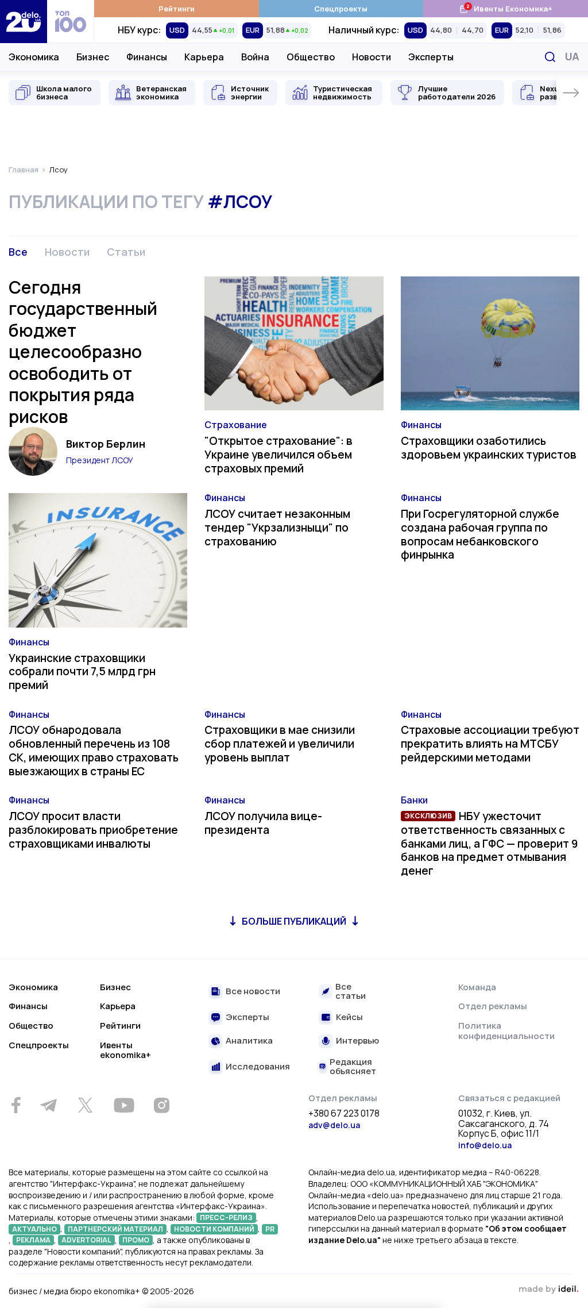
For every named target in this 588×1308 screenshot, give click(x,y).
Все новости (253, 992)
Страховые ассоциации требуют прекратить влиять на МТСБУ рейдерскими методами (490, 743)
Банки (414, 800)
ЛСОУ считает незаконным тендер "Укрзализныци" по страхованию (277, 527)
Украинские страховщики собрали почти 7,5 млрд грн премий (82, 672)
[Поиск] (550, 57)
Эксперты (431, 57)
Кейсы (349, 1017)
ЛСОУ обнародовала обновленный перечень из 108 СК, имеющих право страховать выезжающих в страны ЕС (94, 750)
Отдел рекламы (492, 1006)
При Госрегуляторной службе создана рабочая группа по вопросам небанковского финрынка (480, 534)
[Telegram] (48, 1105)
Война (255, 57)
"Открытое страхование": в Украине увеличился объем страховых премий (278, 454)
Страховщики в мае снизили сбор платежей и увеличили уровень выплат (279, 743)
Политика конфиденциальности (506, 1031)
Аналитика (249, 1041)
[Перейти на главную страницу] (23, 21)
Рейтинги (176, 8)
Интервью (357, 1041)
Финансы (146, 57)
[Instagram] (161, 1105)
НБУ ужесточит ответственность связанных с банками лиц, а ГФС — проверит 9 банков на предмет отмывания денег (489, 843)
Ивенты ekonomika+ (125, 1050)
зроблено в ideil (548, 1290)
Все (18, 252)
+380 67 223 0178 (344, 1114)
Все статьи (350, 991)
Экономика (34, 57)
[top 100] (70, 21)
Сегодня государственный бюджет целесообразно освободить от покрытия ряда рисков (83, 351)
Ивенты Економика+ (505, 8)
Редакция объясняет (353, 1066)
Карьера (204, 57)
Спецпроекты (341, 8)
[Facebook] (15, 1105)
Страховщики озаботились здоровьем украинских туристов (489, 447)
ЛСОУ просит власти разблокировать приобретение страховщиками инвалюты (93, 830)
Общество (311, 57)
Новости (371, 57)
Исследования (258, 1067)
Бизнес (92, 57)
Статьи (126, 252)
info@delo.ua (485, 1145)
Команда (477, 987)
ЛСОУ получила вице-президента (263, 823)
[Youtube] (123, 1105)
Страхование (235, 424)
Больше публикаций (294, 921)
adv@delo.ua (334, 1125)
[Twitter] (85, 1105)
